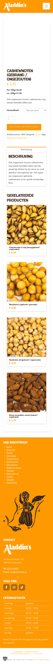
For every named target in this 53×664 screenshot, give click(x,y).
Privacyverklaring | (21, 654)
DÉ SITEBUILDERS (42, 660)
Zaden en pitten (14, 468)
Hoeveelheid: (13, 110)
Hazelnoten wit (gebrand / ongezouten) (25, 360)
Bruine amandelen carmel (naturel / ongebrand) (23, 416)
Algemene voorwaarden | (26, 652)
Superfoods (12, 482)
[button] (46, 6)
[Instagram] (14, 587)
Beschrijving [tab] (26, 149)
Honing (10, 476)
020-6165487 (13, 568)
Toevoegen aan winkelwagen (24, 126)
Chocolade (11, 456)
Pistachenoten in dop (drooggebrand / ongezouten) (24, 248)
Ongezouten (21, 138)
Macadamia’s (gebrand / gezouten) (23, 305)
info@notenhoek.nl (18, 572)
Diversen (10, 479)
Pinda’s (10, 453)
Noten (38, 134)
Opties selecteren (26, 240)
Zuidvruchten (12, 462)
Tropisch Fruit (13, 459)
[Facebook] (6, 587)
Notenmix (11, 450)
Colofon (38, 654)
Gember (10, 470)
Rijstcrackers (12, 465)
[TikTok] (22, 587)
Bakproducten (13, 473)
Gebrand (11, 138)
